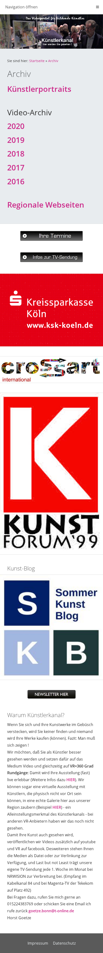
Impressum (38, 943)
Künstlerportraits (39, 89)
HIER (70, 779)
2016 (15, 181)
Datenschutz (64, 943)
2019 (15, 140)
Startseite (37, 60)
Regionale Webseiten (45, 204)
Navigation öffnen (21, 7)
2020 (15, 126)
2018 (15, 153)
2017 (15, 167)
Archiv (53, 60)
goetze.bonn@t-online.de (51, 910)
